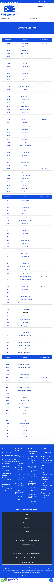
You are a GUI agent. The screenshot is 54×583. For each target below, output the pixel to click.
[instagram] (41, 1)
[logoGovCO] (9, 1)
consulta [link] (26, 325)
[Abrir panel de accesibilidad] (51, 580)
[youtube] (44, 1)
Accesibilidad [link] (21, 567)
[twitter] (39, 1)
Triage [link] (22, 273)
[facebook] (37, 1)
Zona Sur (17, 451)
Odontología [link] (25, 306)
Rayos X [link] (25, 397)
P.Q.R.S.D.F (7, 463)
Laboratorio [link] (25, 312)
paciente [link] (27, 394)
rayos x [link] (27, 188)
